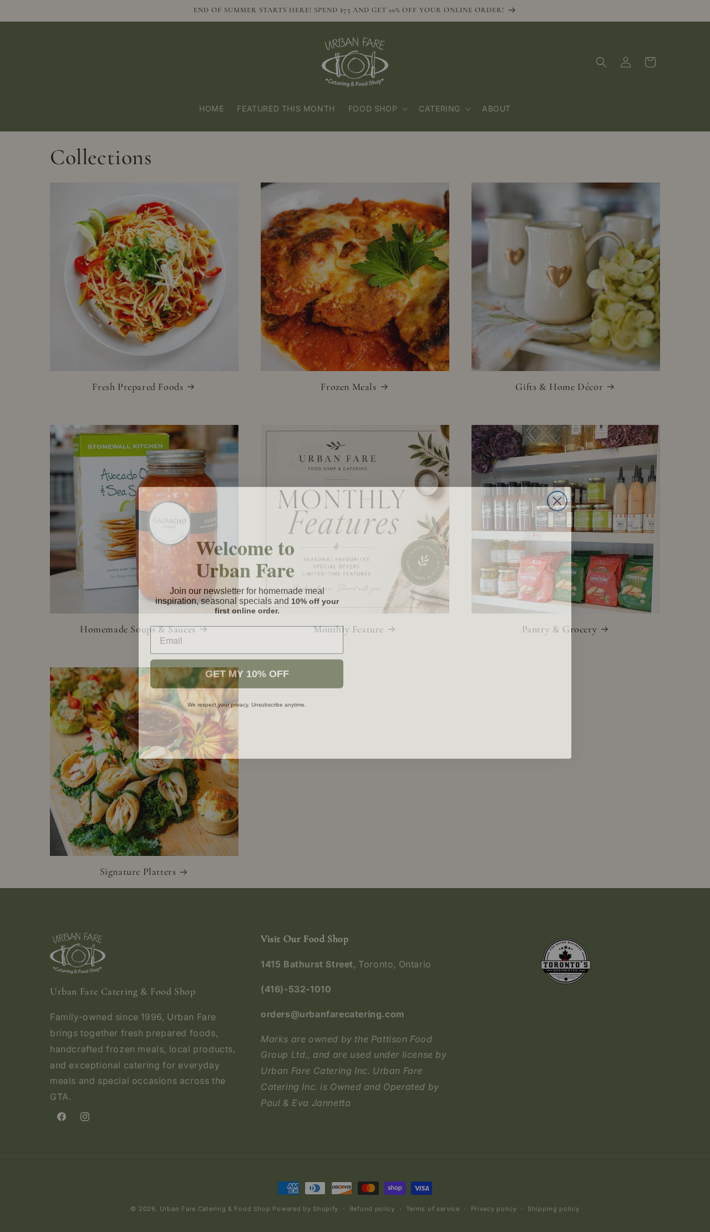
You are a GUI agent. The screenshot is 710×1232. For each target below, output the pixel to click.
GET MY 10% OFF (247, 667)
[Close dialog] (557, 494)
